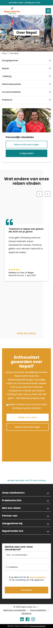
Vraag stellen (26, 153)
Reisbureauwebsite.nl (38, 626)
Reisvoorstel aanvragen (26, 144)
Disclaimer (27, 613)
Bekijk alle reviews (26, 333)
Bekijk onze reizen (27, 417)
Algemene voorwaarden (14, 610)
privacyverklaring (38, 577)
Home (4, 53)
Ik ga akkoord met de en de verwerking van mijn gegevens (27, 578)
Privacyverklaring (38, 610)
